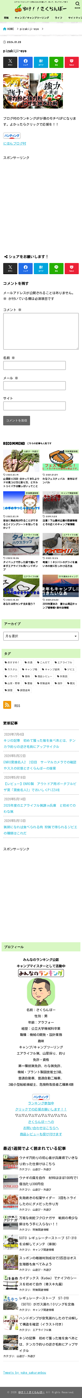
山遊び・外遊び (42, 1169)
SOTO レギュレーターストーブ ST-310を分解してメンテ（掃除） (47, 1241)
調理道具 (25, 690)
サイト (8, 398)
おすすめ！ (14, 662)
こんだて (45, 662)
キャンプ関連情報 (43, 1249)
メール (10, 378)
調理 (10, 690)
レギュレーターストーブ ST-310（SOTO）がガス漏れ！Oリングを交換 (46, 1301)
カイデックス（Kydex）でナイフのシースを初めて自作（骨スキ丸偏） (48, 1281)
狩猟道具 (45, 683)
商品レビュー (45, 676)
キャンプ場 (31, 669)
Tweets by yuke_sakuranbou (24, 1372)
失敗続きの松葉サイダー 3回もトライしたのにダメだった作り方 (47, 1201)
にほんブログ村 (14, 143)
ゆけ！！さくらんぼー (31, 1392)
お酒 (29, 662)
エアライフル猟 (42, 1330)
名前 (9, 357)
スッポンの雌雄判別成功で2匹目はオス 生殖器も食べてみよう (49, 1261)
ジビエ (71, 669)
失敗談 (63, 676)
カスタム (12, 669)
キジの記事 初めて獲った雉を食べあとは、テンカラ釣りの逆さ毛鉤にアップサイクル (48, 1344)
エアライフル (65, 662)
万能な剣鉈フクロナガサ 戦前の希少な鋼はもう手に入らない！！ (48, 1221)
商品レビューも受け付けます (41, 1134)
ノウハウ (12, 676)
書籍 (29, 683)
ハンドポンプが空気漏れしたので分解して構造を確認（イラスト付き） (48, 1321)
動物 (27, 676)
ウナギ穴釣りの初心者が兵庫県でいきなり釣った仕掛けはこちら (48, 1161)
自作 (60, 683)
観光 (72, 683)
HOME (10, 28)
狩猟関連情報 (41, 1229)
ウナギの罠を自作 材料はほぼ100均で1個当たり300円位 (48, 1181)
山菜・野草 (14, 683)
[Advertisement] (41, 202)
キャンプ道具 (52, 669)
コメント (12, 309)
